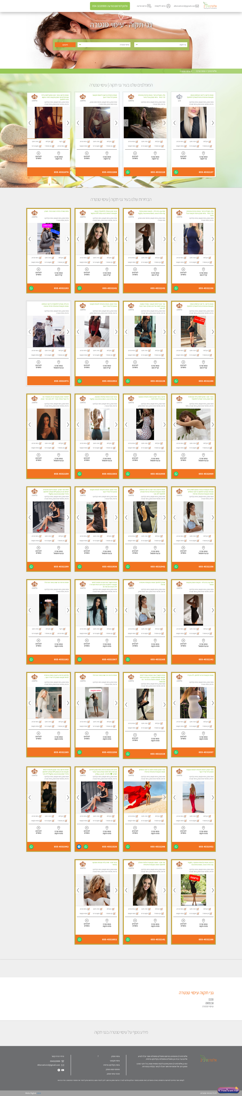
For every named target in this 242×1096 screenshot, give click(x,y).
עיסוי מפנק (115, 1056)
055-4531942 (158, 566)
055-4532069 (206, 473)
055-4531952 (109, 381)
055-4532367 (109, 659)
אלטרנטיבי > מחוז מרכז (206, 71)
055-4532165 (158, 659)
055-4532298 (109, 752)
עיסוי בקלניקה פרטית (111, 1065)
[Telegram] (79, 846)
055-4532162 (61, 659)
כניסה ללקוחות (160, 6)
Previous (212, 122)
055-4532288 (109, 172)
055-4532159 (61, 473)
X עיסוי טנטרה (186, 71)
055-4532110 (158, 172)
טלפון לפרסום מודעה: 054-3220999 (110, 6)
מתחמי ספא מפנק (113, 1069)
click (39, 1093)
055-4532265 (61, 752)
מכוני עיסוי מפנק (113, 1073)
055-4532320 (109, 846)
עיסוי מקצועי (115, 1060)
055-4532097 (206, 752)
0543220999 (55, 1061)
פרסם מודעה (142, 6)
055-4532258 (206, 566)
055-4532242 (157, 288)
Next (174, 122)
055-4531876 (61, 172)
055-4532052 (109, 939)
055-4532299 (61, 566)
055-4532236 (206, 288)
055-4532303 (109, 473)
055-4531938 (109, 566)
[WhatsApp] (176, 172)
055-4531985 (158, 473)
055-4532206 (157, 846)
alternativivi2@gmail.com (184, 6)
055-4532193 (61, 288)
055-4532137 (206, 172)
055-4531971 (61, 381)
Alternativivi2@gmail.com (48, 1065)
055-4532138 (158, 381)
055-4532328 (157, 753)
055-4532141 (109, 288)
